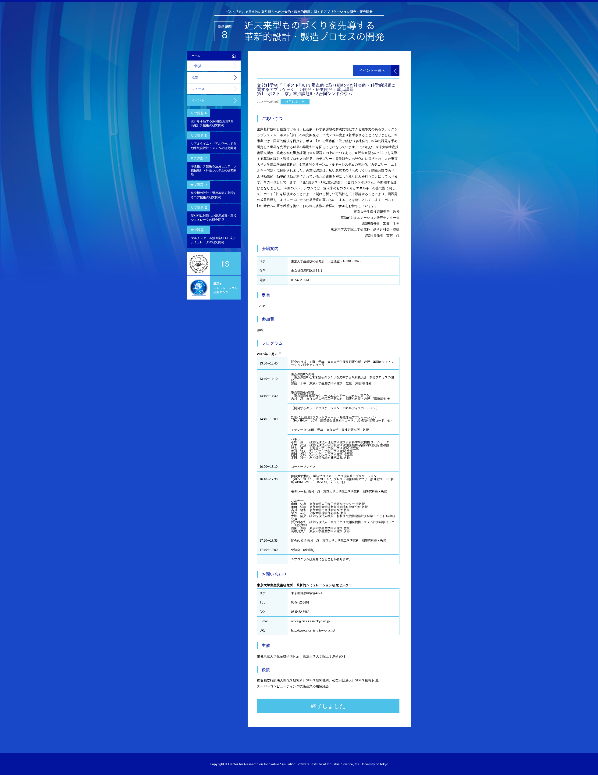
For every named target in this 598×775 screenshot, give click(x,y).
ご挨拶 (196, 66)
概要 (195, 77)
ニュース (198, 89)
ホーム (196, 55)
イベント (198, 100)
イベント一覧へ (372, 70)
